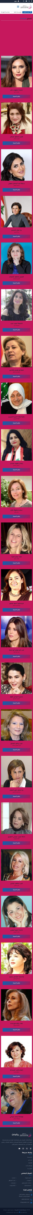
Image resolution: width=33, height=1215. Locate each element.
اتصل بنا (29, 1168)
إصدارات (13, 1183)
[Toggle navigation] (18, 6)
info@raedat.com (24, 1202)
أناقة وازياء (13, 1185)
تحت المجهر (12, 1180)
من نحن (30, 1160)
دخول (16, 1)
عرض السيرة (16, 96)
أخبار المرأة (28, 1178)
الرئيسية (29, 1157)
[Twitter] (26, 1148)
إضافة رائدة (29, 1166)
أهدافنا (30, 1163)
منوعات (29, 1180)
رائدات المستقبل (26, 1183)
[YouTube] (19, 1148)
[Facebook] (30, 1148)
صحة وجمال (27, 1185)
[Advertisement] (16, 38)
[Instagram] (23, 1148)
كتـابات (14, 1178)
